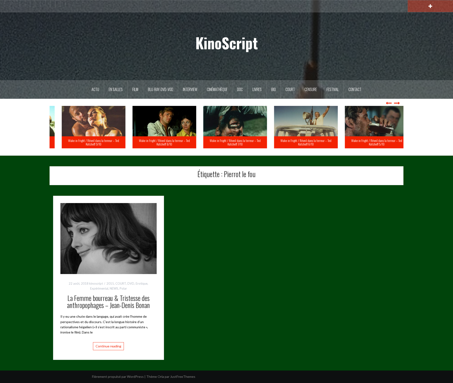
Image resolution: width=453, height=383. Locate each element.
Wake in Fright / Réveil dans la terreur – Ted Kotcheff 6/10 (368, 142)
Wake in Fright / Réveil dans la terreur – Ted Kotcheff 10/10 (84, 142)
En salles (116, 89)
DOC (240, 89)
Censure (311, 89)
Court (290, 89)
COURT (120, 283)
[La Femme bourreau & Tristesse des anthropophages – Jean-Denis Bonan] (108, 238)
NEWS (114, 288)
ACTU (95, 89)
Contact (354, 89)
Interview (190, 89)
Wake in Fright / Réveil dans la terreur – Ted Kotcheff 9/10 (155, 142)
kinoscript (96, 283)
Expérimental (99, 288)
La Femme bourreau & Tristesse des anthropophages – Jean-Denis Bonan (108, 301)
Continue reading (108, 346)
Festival (333, 89)
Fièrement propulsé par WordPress (118, 377)
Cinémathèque (217, 89)
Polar (123, 288)
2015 (110, 283)
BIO (273, 89)
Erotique (141, 283)
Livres (257, 89)
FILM (135, 89)
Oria (161, 377)
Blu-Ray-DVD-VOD (160, 89)
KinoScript (226, 43)
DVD (130, 283)
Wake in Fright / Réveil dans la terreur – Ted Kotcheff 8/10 (226, 142)
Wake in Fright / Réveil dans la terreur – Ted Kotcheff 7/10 (297, 142)
